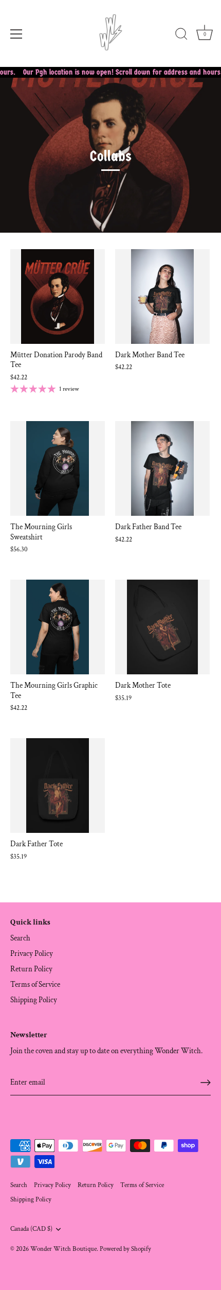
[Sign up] (205, 1082)
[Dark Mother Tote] (162, 627)
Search (20, 938)
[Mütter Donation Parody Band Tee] (57, 296)
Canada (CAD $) (31, 1229)
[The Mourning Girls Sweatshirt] (57, 468)
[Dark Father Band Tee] (162, 468)
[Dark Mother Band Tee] (162, 296)
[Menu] (16, 34)
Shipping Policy (33, 1000)
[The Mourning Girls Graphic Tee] (57, 627)
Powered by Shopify (125, 1249)
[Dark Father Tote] (57, 785)
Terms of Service (35, 984)
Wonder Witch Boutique (63, 1249)
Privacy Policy (31, 953)
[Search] (181, 35)
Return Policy (31, 969)
